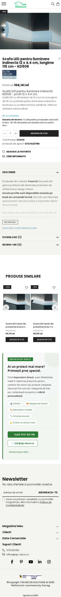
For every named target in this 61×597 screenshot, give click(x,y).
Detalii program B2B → (19, 451)
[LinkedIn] (40, 562)
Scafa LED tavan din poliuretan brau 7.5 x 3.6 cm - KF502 (43, 325)
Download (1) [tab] (12, 237)
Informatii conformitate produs (19, 228)
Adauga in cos (39, 133)
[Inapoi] (58, 59)
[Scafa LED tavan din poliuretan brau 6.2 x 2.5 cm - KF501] (16, 302)
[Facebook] (12, 562)
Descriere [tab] (8, 172)
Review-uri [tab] (12, 244)
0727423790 (12, 550)
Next (58, 34)
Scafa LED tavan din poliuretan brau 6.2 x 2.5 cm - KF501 (16, 325)
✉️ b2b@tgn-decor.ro (22, 443)
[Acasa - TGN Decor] (20, 4)
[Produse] (4, 4)
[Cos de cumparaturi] (57, 4)
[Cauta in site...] (53, 4)
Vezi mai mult (10, 222)
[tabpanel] (30, 31)
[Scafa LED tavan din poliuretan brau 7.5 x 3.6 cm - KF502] (44, 302)
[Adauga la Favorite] (26, 287)
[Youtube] (30, 562)
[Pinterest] (21, 562)
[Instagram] (49, 562)
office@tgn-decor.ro (17, 554)
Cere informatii (16, 156)
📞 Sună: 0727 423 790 (23, 434)
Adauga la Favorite (18, 151)
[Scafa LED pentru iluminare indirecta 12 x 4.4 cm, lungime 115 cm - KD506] (30, 31)
